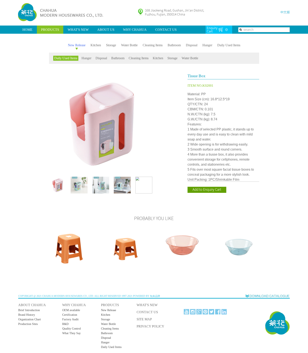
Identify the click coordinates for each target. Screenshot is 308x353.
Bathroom (174, 45)
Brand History (26, 314)
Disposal (191, 45)
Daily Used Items (228, 45)
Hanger (207, 45)
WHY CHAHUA (135, 29)
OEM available (71, 310)
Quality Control (71, 328)
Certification (69, 314)
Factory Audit (70, 319)
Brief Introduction (29, 310)
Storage (111, 45)
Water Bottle (129, 45)
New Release (76, 45)
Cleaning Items (153, 45)
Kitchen (96, 45)
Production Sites (28, 324)
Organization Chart (29, 319)
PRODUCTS (50, 29)
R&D (65, 324)
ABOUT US (105, 29)
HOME (27, 29)
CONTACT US (166, 29)
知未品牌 (155, 296)
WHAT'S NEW (78, 29)
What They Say (71, 333)
